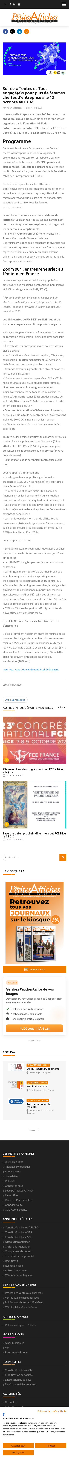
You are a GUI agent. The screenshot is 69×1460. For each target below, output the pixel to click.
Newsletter (12, 1176)
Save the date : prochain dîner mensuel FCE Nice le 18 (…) (34, 835)
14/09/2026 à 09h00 (39, 1100)
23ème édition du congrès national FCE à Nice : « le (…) (33, 771)
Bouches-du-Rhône (16, 1352)
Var (7, 1347)
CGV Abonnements (16, 1209)
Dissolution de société (18, 1379)
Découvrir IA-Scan (36, 1028)
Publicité (10, 1180)
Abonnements (13, 1171)
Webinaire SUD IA (37, 1086)
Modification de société (19, 1374)
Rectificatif (11, 1260)
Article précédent (15, 699)
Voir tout (62, 707)
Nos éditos (11, 1402)
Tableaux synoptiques (17, 1166)
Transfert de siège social (19, 1256)
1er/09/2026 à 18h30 (39, 1065)
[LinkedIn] (14, 5)
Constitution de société (19, 1370)
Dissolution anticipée (17, 1241)
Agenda (9, 1052)
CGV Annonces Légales (18, 1275)
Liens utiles (11, 1195)
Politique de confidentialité (51, 1411)
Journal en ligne (14, 1161)
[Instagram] (19, 5)
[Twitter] (5, 5)
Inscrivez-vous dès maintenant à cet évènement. (31, 669)
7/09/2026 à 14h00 (38, 1083)
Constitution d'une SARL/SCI (22, 1227)
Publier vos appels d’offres (20, 1325)
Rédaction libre (14, 1265)
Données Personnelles (18, 1200)
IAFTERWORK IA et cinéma (43, 1068)
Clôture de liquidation (17, 1246)
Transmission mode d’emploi (39, 1105)
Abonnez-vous (36, 969)
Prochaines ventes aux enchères (24, 1292)
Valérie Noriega (15, 108)
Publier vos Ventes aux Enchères (24, 1302)
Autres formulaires (16, 1270)
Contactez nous (14, 1185)
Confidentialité (14, 1204)
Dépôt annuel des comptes (20, 1384)
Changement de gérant (18, 1251)
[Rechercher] (62, 857)
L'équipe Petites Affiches (19, 1190)
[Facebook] (10, 5)
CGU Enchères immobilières (21, 1307)
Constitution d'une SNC (18, 1237)
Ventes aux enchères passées (22, 1297)
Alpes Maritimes (14, 1342)
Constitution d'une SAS (18, 1232)
